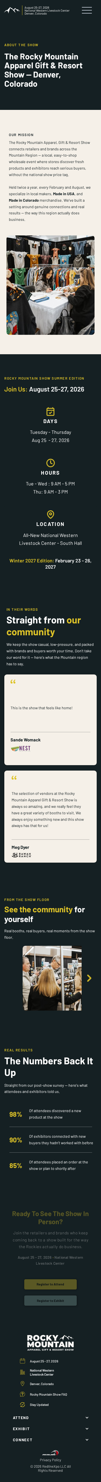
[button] (50, 1300)
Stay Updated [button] (39, 1404)
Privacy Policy (50, 1460)
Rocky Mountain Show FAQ (48, 1394)
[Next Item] (89, 978)
